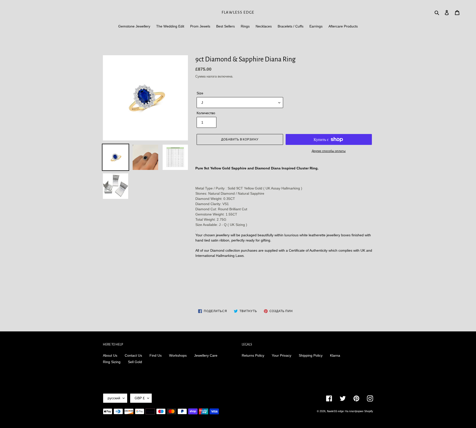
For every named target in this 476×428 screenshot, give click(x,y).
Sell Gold (135, 362)
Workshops (178, 355)
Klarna (335, 355)
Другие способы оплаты (329, 151)
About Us (110, 355)
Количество (206, 113)
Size (200, 93)
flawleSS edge (238, 12)
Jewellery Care (205, 355)
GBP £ (140, 398)
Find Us (155, 355)
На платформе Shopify (359, 411)
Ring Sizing (111, 362)
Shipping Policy (311, 355)
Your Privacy (281, 355)
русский (114, 398)
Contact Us (133, 355)
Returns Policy (253, 355)
